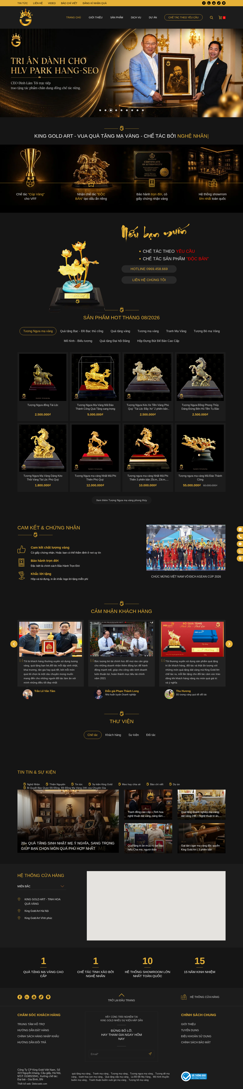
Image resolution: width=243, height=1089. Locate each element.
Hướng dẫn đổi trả (31, 1042)
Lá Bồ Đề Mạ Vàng (140, 1076)
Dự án (153, 17)
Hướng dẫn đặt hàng (33, 1030)
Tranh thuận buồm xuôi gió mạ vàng (107, 1080)
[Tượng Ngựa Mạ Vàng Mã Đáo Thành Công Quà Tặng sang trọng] (95, 377)
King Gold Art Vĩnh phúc (38, 917)
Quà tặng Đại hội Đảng (115, 341)
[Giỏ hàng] (220, 17)
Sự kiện (133, 735)
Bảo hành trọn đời (45, 560)
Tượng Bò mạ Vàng (207, 331)
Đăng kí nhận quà (95, 3)
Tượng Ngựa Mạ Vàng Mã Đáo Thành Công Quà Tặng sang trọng (95, 406)
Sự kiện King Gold (102, 784)
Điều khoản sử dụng (196, 1036)
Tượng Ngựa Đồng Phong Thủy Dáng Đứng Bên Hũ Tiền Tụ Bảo (200, 406)
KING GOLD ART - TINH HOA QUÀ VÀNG (42, 901)
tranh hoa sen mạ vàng (90, 1076)
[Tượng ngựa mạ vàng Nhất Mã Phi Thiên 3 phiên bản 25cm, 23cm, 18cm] (147, 448)
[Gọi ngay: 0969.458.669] (240, 536)
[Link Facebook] (204, 3)
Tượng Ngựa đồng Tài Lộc (42, 404)
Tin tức (79, 784)
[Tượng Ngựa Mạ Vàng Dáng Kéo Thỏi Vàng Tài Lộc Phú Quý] (42, 448)
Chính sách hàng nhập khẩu (38, 1036)
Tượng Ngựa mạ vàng (38, 331)
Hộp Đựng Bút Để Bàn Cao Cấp (158, 341)
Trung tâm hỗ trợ (31, 1024)
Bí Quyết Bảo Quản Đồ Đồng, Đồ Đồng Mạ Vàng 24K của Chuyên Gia (66, 787)
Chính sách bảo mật (196, 1042)
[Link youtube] (214, 3)
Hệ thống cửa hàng (204, 996)
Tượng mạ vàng (148, 331)
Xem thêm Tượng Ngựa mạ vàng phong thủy (121, 500)
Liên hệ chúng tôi (149, 280)
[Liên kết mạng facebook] (240, 544)
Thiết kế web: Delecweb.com (32, 1083)
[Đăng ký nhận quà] (240, 529)
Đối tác (151, 735)
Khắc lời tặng (41, 574)
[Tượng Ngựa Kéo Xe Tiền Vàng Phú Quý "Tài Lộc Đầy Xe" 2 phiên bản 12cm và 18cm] (147, 377)
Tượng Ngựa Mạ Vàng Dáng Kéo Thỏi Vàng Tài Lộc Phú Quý (42, 477)
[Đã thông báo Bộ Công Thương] (203, 1077)
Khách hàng (113, 735)
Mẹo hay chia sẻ (131, 784)
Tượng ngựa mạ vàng (141, 1073)
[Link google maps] (224, 3)
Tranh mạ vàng (100, 1073)
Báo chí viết (156, 784)
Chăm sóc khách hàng (38, 1015)
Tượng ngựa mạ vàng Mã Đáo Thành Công (200, 477)
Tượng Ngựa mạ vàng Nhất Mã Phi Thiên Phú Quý (95, 477)
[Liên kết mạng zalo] (240, 551)
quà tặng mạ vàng (81, 1073)
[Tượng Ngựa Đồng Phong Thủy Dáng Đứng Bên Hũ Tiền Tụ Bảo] (200, 377)
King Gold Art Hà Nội (37, 910)
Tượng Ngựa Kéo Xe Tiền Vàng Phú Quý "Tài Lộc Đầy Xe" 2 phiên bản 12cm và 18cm (148, 406)
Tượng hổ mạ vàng (139, 1080)
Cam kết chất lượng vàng (50, 547)
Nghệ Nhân (33, 784)
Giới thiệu (95, 17)
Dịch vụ (136, 17)
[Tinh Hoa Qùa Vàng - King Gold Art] (26, 17)
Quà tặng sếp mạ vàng (116, 1076)
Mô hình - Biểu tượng (78, 341)
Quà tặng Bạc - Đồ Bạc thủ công (81, 331)
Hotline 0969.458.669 (149, 269)
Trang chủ (73, 17)
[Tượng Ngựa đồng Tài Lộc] (42, 377)
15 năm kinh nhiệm (199, 972)
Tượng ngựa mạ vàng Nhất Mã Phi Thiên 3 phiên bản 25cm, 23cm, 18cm (147, 477)
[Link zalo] (209, 3)
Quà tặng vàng (120, 331)
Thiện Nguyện (57, 784)
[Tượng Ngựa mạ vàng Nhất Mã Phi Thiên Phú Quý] (95, 448)
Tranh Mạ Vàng (176, 331)
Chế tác (93, 735)
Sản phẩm (116, 17)
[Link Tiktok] (219, 3)
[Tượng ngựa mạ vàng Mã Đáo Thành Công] (200, 448)
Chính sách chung (198, 1015)
